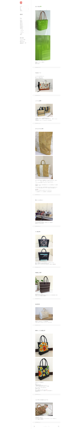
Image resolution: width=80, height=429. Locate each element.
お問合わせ (21, 10)
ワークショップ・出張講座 (22, 39)
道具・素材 (21, 26)
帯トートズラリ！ (39, 200)
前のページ (34, 426)
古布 (20, 7)
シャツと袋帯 (38, 100)
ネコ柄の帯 (37, 231)
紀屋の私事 (21, 27)
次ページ (58, 426)
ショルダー (21, 30)
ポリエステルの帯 (39, 128)
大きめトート (38, 72)
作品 (20, 8)
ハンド (21, 29)
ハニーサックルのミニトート (41, 399)
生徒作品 (21, 28)
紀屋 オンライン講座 (22, 41)
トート (21, 31)
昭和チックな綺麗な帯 (40, 330)
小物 (20, 33)
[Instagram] (21, 14)
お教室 (20, 9)
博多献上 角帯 (38, 272)
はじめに (21, 6)
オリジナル (21, 32)
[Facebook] (20, 14)
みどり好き (37, 6)
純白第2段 (37, 304)
